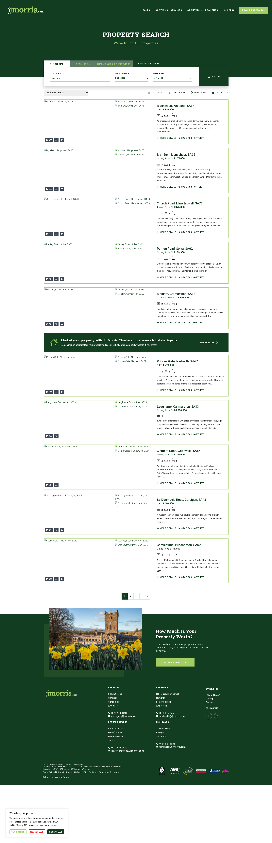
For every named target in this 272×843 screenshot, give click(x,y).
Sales (146, 10)
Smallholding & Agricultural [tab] (114, 64)
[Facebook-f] (209, 716)
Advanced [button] (148, 64)
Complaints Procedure (109, 772)
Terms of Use (48, 772)
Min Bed (158, 73)
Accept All (55, 831)
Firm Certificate (90, 772)
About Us (193, 10)
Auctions (162, 10)
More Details (167, 138)
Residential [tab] (56, 64)
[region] (37, 823)
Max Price (122, 73)
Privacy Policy (62, 772)
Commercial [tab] (83, 64)
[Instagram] (217, 716)
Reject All (36, 831)
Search (215, 76)
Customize (18, 831)
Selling (209, 698)
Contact (210, 702)
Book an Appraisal (253, 10)
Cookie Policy (76, 772)
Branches (211, 10)
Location (57, 73)
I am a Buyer (213, 695)
